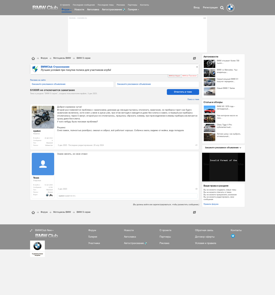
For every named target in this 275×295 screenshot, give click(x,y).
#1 (197, 145)
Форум (65, 10)
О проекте (65, 5)
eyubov (83, 94)
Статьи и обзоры (213, 102)
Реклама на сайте (38, 80)
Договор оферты (205, 237)
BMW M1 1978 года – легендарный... (226, 108)
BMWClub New (43, 230)
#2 (197, 189)
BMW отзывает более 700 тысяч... (228, 62)
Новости (79, 10)
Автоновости (211, 57)
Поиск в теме (193, 99)
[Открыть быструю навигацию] (194, 58)
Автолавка (93, 10)
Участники (94, 243)
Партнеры (132, 5)
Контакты (144, 5)
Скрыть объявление (197, 67)
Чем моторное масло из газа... (227, 117)
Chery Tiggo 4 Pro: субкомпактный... (224, 126)
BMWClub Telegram (174, 76)
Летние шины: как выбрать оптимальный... (228, 135)
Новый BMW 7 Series (226, 88)
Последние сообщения (84, 5)
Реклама (121, 5)
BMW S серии (51, 94)
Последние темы (106, 5)
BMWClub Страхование (189, 76)
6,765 (51, 187)
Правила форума (211, 204)
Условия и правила (205, 243)
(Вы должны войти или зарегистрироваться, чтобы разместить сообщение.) (166, 205)
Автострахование (112, 10)
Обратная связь (204, 230)
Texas (36, 178)
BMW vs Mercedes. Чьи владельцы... (227, 71)
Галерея (132, 10)
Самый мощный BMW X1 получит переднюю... (227, 80)
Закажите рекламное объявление (48, 84)
